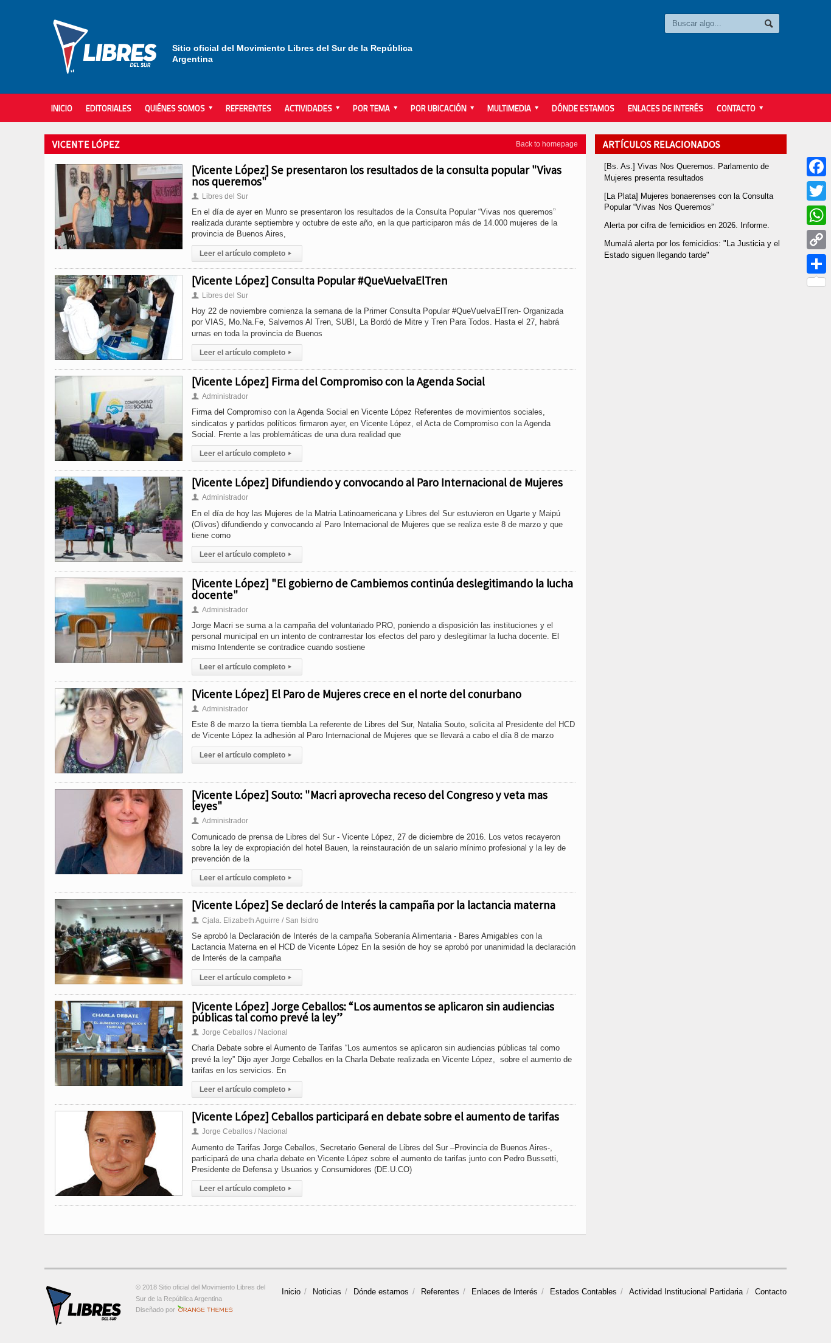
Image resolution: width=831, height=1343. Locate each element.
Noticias (327, 1291)
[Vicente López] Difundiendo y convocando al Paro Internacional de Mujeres (377, 482)
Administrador (220, 396)
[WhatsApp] (816, 215)
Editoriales (108, 108)
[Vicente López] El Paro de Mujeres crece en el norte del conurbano (356, 693)
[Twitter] (816, 191)
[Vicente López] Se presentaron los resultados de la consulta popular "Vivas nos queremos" (377, 175)
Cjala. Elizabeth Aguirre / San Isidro (255, 920)
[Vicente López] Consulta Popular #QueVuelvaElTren (320, 280)
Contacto (771, 1291)
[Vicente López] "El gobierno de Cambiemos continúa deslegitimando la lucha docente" (382, 588)
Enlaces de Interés (665, 108)
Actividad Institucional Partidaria (686, 1291)
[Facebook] (816, 166)
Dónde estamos (583, 108)
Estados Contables (583, 1291)
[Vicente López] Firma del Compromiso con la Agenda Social (338, 381)
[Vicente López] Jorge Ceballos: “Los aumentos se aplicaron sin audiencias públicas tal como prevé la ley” (373, 1011)
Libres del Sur (220, 196)
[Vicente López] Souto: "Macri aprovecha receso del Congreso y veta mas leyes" (370, 800)
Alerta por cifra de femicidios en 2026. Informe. (687, 225)
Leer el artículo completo (245, 253)
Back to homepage (547, 144)
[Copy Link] (816, 239)
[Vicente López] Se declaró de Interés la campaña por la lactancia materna (373, 904)
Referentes (248, 108)
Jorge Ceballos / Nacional (240, 1032)
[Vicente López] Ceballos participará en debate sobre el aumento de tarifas (375, 1116)
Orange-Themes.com (205, 1309)
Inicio (61, 108)
